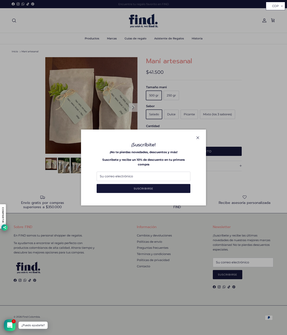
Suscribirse (143, 188)
